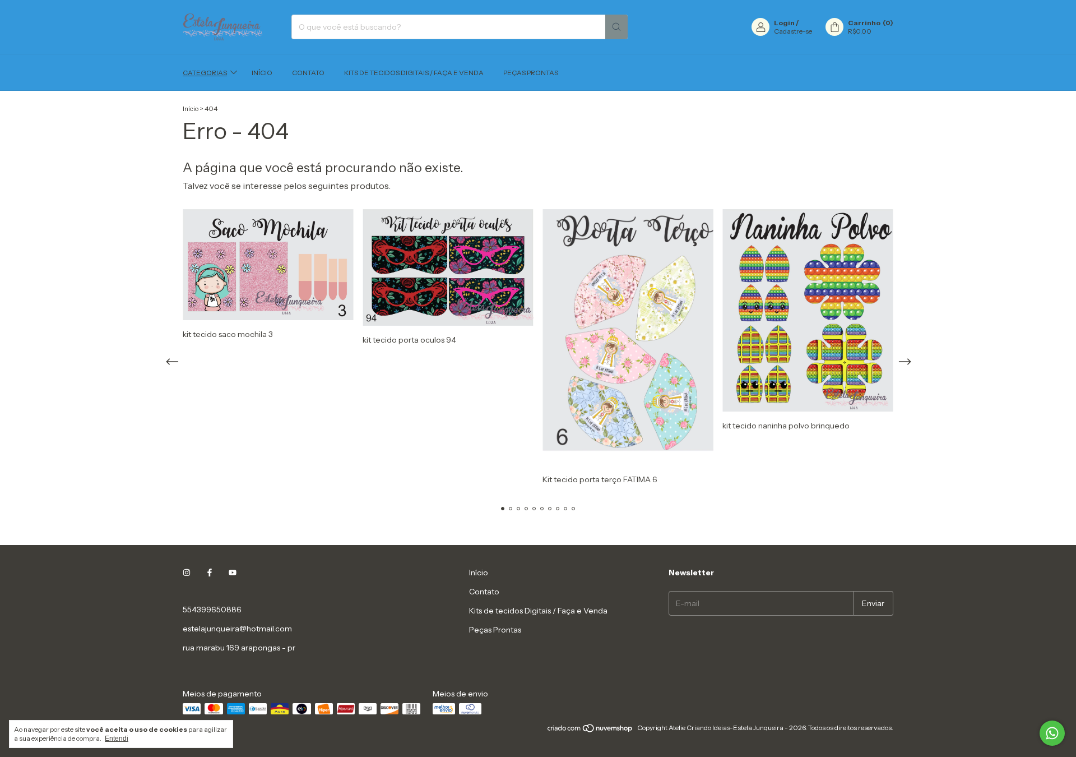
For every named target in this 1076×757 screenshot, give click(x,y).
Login (784, 23)
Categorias (205, 72)
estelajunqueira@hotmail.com (237, 629)
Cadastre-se (793, 31)
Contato (308, 72)
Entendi (116, 738)
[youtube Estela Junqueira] (232, 572)
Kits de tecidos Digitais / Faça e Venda (414, 72)
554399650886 (212, 609)
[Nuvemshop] (590, 730)
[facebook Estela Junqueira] (210, 572)
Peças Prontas (530, 72)
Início (262, 72)
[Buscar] (616, 27)
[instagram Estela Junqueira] (187, 572)
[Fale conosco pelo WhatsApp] (1052, 733)
